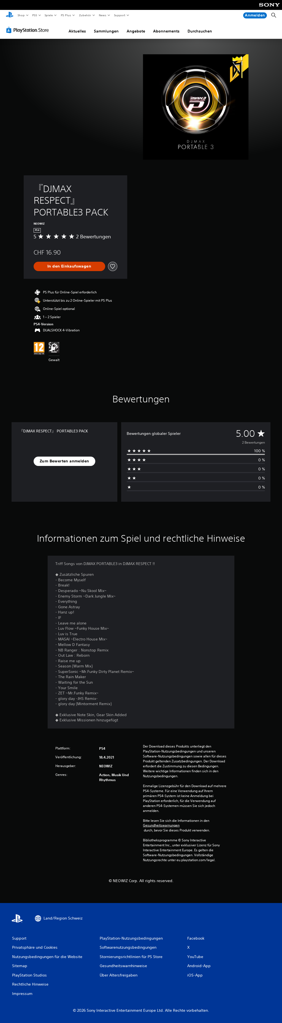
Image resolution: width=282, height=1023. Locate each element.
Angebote (136, 31)
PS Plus (66, 15)
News (102, 15)
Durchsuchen (200, 31)
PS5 (34, 15)
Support (119, 15)
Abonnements (166, 31)
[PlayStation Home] (9, 15)
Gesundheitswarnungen (161, 825)
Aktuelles (77, 31)
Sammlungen (106, 31)
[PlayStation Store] (28, 30)
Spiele (49, 15)
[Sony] (269, 8)
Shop (21, 15)
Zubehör (85, 15)
